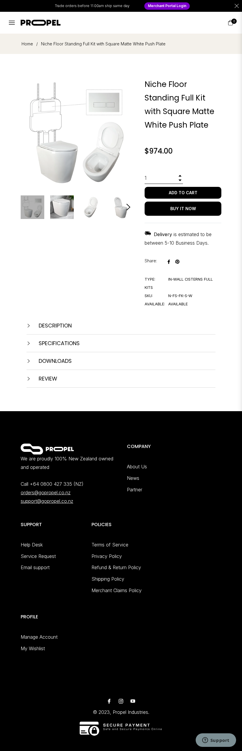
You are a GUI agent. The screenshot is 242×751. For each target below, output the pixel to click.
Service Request (38, 556)
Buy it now (183, 208)
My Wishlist (33, 648)
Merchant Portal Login (167, 6)
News (133, 478)
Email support (35, 567)
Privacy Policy (106, 556)
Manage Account (39, 637)
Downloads (54, 361)
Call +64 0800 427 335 (46, 484)
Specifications (58, 343)
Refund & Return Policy (116, 567)
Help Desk (32, 545)
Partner (134, 490)
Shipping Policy (107, 579)
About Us (137, 467)
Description (54, 325)
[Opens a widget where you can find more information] (215, 740)
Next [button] (128, 207)
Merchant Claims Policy (116, 590)
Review (47, 378)
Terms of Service (109, 545)
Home (27, 43)
